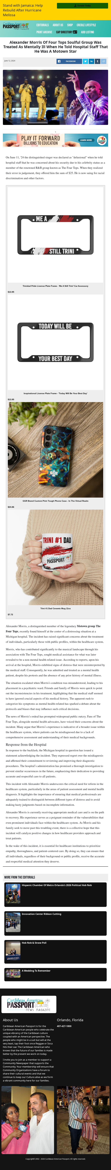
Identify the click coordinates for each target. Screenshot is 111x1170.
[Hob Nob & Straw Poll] (13, 950)
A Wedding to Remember (36, 970)
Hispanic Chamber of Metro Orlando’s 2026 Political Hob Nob (57, 885)
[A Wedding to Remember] (13, 973)
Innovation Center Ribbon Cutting (41, 914)
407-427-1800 (64, 1026)
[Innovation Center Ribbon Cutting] (13, 922)
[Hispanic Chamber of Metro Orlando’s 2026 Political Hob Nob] (13, 893)
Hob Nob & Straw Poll (34, 942)
